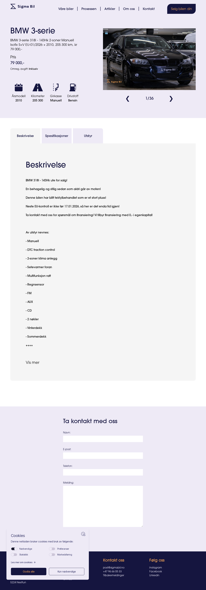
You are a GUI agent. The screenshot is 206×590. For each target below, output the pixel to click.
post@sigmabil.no (113, 567)
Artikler (109, 9)
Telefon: (67, 465)
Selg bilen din (181, 9)
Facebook (155, 571)
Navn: (66, 432)
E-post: (67, 449)
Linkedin (154, 575)
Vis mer (32, 362)
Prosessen (88, 9)
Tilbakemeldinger (113, 575)
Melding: (68, 482)
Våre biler (65, 9)
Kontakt (149, 9)
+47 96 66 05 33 (112, 571)
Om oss (129, 9)
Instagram (155, 567)
